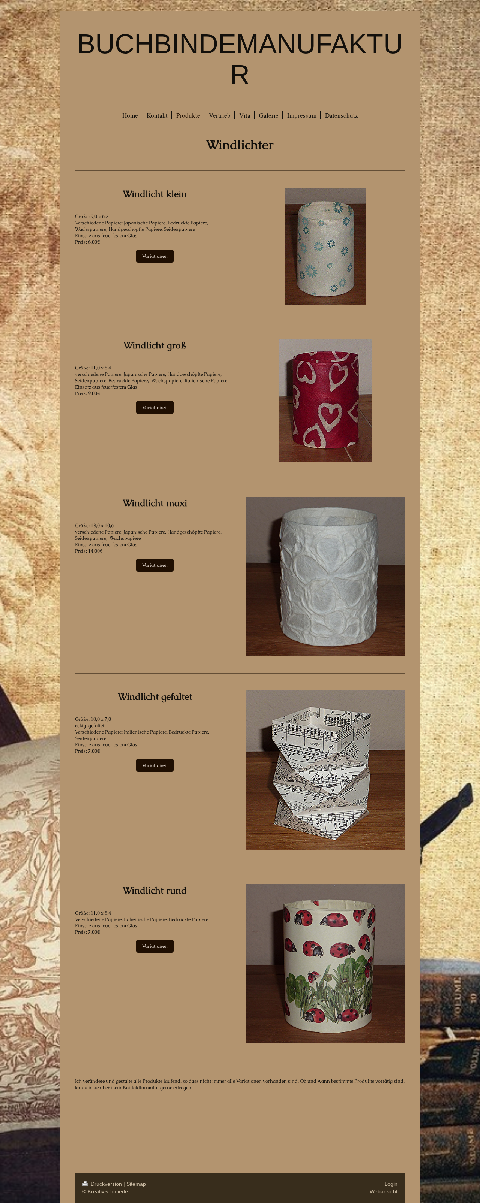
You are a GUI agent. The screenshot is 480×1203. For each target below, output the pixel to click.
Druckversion (106, 1184)
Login (391, 1184)
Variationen (155, 256)
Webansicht (384, 1191)
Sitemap (136, 1184)
